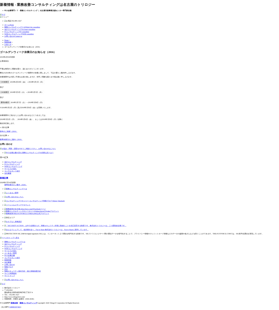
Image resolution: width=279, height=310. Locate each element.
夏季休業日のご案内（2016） (11, 139)
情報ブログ (8, 267)
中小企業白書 (9, 255)
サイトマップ (9, 276)
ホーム (9, 25)
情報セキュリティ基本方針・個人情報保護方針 (22, 271)
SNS (6, 269)
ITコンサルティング (16, 32)
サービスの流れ (10, 169)
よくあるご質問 (10, 253)
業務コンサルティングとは (22, 27)
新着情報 (7, 260)
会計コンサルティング (19, 29)
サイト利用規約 (10, 273)
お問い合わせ (13, 36)
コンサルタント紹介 (12, 171)
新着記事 (4, 178)
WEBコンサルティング (19, 34)
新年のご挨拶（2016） (8, 131)
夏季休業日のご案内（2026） (15, 185)
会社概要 (7, 173)
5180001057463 (14, 307)
